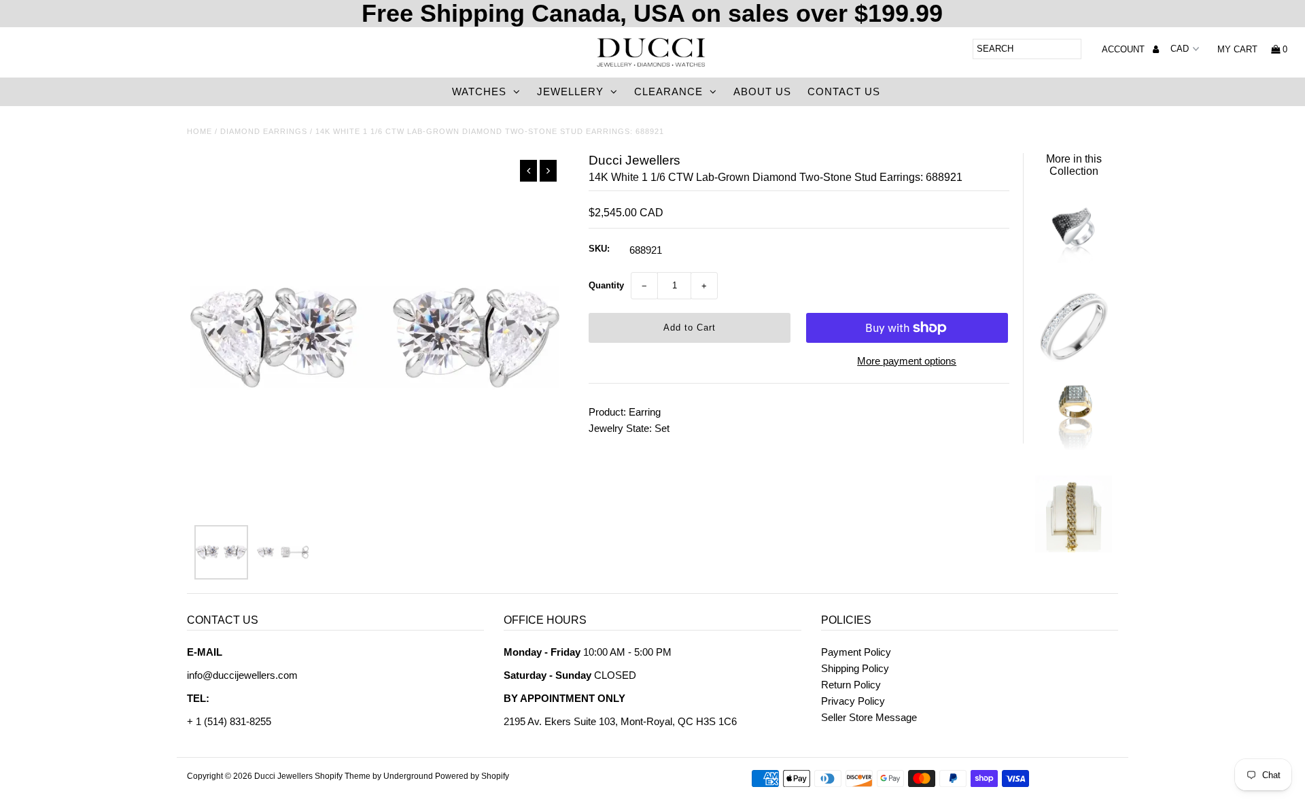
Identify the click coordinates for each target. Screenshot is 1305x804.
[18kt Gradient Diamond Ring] (1073, 263)
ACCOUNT (1124, 49)
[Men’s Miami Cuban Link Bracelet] (1073, 548)
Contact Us (843, 91)
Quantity (606, 285)
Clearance (668, 91)
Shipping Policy (855, 668)
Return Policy (851, 684)
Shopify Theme (342, 776)
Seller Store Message (869, 717)
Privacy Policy (853, 701)
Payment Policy (856, 652)
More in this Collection (1074, 165)
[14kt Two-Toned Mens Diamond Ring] (1073, 453)
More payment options (906, 361)
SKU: (599, 249)
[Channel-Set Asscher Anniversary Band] (1073, 359)
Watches (479, 91)
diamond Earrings (263, 131)
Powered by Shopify (472, 776)
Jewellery (570, 91)
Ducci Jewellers (283, 776)
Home (199, 131)
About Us (762, 91)
